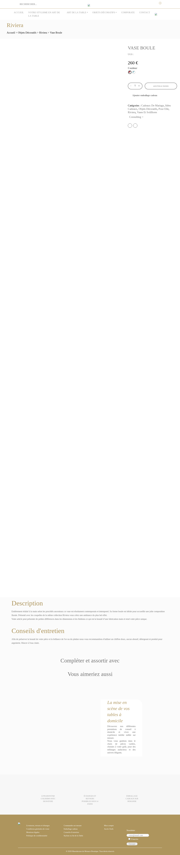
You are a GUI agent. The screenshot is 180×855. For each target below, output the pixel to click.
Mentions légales (32, 832)
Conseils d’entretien (71, 832)
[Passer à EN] (155, 14)
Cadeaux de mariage (152, 105)
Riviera (43, 32)
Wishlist (165, 3)
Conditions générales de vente (37, 829)
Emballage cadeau (71, 829)
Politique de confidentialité (36, 836)
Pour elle (163, 108)
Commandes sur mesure (73, 826)
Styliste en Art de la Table (73, 836)
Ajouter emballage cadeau (144, 95)
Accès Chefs (108, 829)
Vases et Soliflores (147, 112)
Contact (144, 12)
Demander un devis (153, 3)
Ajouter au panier (160, 86)
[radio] (129, 72)
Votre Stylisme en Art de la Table (44, 14)
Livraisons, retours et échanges (38, 826)
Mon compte (147, 3)
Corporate (128, 12)
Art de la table (76, 12)
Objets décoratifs (103, 12)
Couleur (132, 68)
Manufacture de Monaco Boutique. (85, 851)
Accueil (19, 12)
